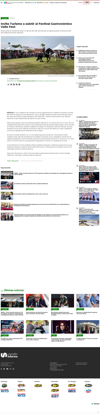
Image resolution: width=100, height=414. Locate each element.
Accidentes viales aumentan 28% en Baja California (31, 183)
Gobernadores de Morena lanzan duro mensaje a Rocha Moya (37, 313)
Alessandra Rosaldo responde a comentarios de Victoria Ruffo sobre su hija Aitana (61, 340)
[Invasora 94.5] (21, 386)
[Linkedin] (16, 84)
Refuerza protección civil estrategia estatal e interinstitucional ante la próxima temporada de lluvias (88, 60)
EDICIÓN (30, 2)
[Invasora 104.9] (38, 385)
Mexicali (57, 2)
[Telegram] (19, 84)
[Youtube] (7, 369)
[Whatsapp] (8, 84)
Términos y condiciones (81, 362)
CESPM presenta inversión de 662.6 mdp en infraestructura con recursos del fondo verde (88, 52)
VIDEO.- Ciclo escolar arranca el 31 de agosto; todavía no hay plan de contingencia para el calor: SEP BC (43, 173)
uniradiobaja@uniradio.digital (57, 369)
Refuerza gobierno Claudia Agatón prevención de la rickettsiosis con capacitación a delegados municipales (42, 205)
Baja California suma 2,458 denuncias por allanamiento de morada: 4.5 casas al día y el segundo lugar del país (89, 168)
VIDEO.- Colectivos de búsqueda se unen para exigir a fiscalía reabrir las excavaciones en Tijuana (89, 211)
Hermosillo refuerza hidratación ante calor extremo (31, 194)
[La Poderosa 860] (21, 390)
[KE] (89, 385)
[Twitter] (11, 84)
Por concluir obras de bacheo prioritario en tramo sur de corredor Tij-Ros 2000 (88, 77)
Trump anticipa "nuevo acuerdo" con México (87, 339)
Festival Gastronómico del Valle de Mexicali (32, 160)
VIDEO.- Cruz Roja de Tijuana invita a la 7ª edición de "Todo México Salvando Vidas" (88, 190)
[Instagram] (10, 369)
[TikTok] (13, 369)
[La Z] (55, 396)
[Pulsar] (5, 390)
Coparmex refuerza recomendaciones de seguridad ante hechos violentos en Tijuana (89, 85)
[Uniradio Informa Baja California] (13, 3)
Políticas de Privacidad (81, 364)
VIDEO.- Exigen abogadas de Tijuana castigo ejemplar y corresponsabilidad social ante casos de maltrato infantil (89, 146)
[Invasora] (5, 386)
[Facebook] (13, 84)
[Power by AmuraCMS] (95, 404)
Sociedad (4, 18)
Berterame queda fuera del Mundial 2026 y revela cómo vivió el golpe (62, 314)
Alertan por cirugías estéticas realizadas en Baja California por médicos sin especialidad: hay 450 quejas (89, 69)
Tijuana (52, 2)
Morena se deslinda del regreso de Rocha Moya (86, 313)
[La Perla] (89, 391)
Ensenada (63, 2)
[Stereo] (55, 385)
